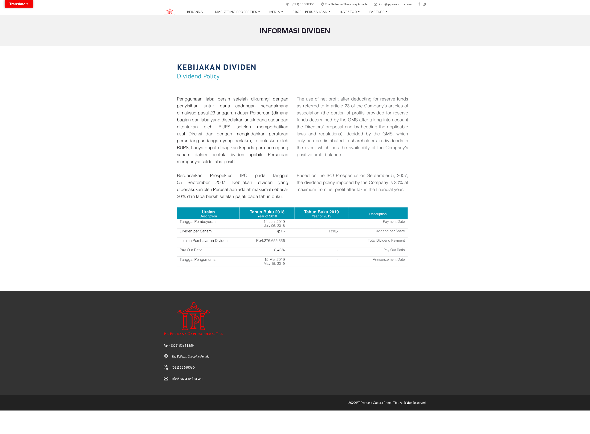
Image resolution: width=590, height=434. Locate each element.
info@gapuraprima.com (395, 4)
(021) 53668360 (303, 4)
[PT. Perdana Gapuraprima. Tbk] (170, 11)
